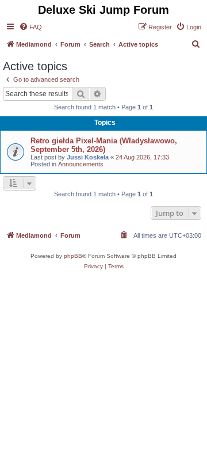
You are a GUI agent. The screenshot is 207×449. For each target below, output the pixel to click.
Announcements (80, 164)
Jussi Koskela (88, 157)
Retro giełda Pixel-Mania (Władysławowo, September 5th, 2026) (103, 145)
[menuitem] (30, 27)
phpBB (73, 256)
